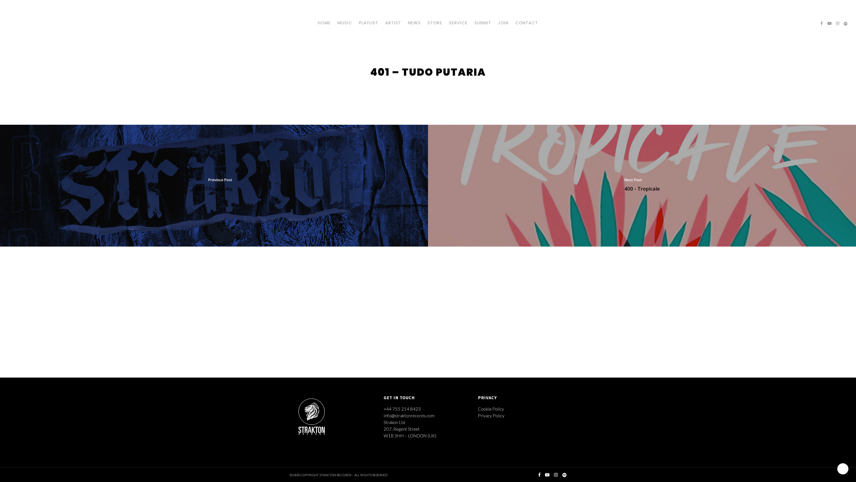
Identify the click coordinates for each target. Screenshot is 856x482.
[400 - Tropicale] (642, 186)
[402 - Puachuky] (214, 186)
